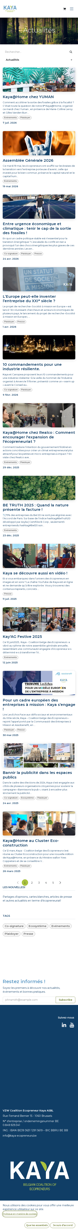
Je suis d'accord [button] (63, 1225)
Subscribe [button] (65, 631)
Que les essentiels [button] (37, 1225)
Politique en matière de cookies (20, 1213)
